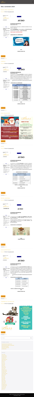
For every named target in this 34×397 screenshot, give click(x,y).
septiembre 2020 (4, 373)
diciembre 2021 (4, 355)
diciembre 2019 (4, 384)
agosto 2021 (4, 360)
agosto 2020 (4, 374)
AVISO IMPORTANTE (6, 249)
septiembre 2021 (4, 359)
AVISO (2, 146)
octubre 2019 (4, 386)
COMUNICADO (4, 348)
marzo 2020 (3, 380)
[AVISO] (17, 170)
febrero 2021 (4, 367)
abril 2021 (3, 365)
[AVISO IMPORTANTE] (17, 273)
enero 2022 (3, 354)
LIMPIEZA (3, 61)
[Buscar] (31, 338)
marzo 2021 (3, 366)
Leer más (3, 56)
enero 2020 (3, 383)
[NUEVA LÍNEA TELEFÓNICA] (17, 33)
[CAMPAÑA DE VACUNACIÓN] (17, 317)
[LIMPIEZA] (17, 85)
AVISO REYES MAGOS (5, 346)
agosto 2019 (4, 387)
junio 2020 (3, 377)
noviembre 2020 (4, 371)
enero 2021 (3, 368)
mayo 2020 (3, 378)
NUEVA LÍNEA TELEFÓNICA (7, 9)
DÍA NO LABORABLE (5, 198)
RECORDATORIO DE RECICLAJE (7, 344)
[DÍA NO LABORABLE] (17, 222)
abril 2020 (3, 379)
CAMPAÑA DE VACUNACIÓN (7, 301)
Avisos (6, 58)
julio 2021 (3, 361)
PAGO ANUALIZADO (5, 113)
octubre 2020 (4, 372)
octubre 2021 (4, 358)
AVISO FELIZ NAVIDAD (5, 347)
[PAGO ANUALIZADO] (17, 128)
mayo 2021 (3, 364)
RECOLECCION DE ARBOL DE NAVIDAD (8, 345)
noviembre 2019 (4, 385)
